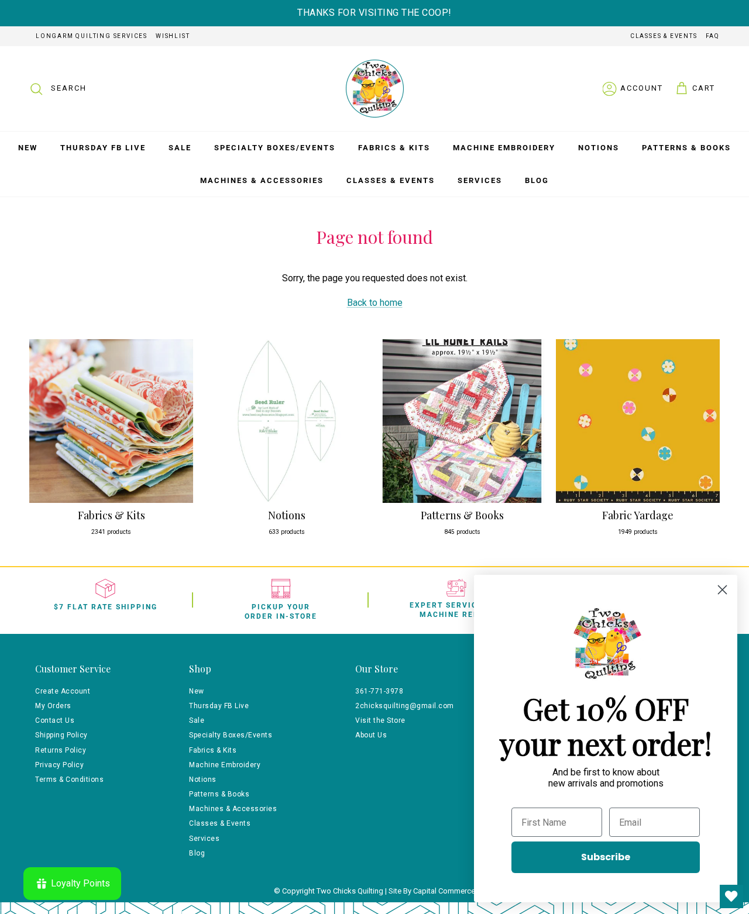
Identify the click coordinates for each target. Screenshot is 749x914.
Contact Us (54, 720)
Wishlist (173, 36)
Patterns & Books (686, 147)
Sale (180, 147)
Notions (598, 147)
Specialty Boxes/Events (274, 147)
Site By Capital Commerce (432, 891)
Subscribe (605, 857)
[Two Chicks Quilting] (375, 88)
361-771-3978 (379, 691)
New (27, 147)
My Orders (53, 706)
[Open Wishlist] (731, 896)
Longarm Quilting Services (91, 36)
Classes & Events (664, 36)
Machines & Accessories (262, 180)
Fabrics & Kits (394, 147)
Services (480, 180)
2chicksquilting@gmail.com (404, 706)
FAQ (713, 36)
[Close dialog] (722, 590)
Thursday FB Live (103, 147)
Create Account (62, 691)
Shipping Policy (61, 735)
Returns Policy (60, 750)
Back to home (375, 302)
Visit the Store (380, 720)
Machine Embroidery (504, 147)
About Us (371, 735)
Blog (537, 180)
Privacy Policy (59, 765)
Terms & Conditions (69, 779)
